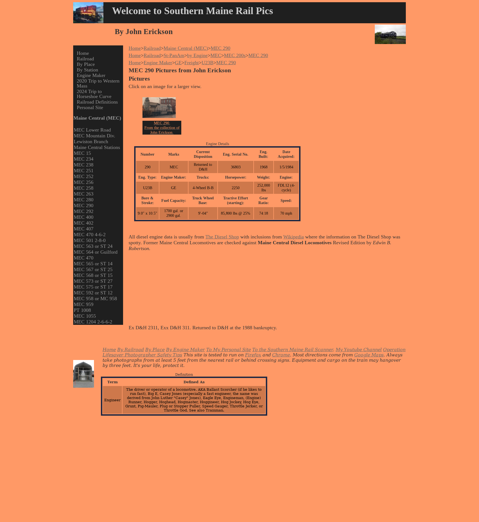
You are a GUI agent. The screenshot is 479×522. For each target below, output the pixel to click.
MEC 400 (83, 217)
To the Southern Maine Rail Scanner (292, 349)
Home (83, 53)
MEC (215, 55)
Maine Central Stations (97, 147)
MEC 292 (83, 211)
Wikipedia (293, 237)
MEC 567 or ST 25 (93, 269)
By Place (86, 64)
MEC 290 (83, 205)
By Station (87, 70)
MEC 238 (83, 165)
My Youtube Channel (359, 349)
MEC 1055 (85, 316)
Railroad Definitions (97, 102)
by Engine (197, 55)
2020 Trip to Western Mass (98, 83)
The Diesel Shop (222, 237)
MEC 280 (83, 199)
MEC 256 (83, 182)
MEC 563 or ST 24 (93, 246)
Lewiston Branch (91, 141)
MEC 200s (235, 55)
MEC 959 (83, 304)
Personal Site (90, 107)
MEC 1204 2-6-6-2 (93, 322)
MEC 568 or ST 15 (93, 275)
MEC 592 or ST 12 (93, 292)
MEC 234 (83, 159)
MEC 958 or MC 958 (95, 298)
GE (178, 62)
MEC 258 (83, 188)
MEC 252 (83, 176)
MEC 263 (83, 194)
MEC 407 (83, 229)
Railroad (85, 58)
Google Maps (369, 355)
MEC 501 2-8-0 (90, 240)
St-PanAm (174, 55)
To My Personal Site (228, 349)
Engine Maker (91, 75)
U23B (207, 62)
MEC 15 (82, 153)
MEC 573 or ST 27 (93, 281)
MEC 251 (83, 170)
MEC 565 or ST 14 (93, 263)
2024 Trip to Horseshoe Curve (94, 94)
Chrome (281, 355)
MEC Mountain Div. (94, 135)
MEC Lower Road (92, 130)
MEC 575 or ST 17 (93, 287)
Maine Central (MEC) (186, 48)
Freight (191, 62)
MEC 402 (83, 223)
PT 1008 (82, 310)
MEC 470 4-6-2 (90, 234)
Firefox (253, 355)
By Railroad (130, 349)
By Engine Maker (185, 349)
